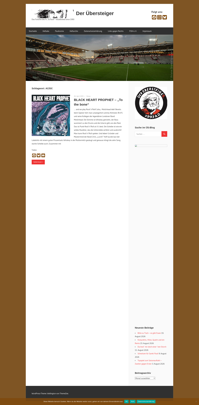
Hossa (88, 96)
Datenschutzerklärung (93, 31)
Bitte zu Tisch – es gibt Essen (149, 333)
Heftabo (46, 31)
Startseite (33, 31)
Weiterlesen (37, 162)
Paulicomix (59, 31)
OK (126, 401)
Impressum (147, 31)
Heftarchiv (74, 31)
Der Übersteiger (95, 13)
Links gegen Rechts (115, 31)
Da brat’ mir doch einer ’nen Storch (152, 346)
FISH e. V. (133, 31)
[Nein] (196, 401)
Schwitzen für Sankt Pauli (148, 353)
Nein (132, 401)
